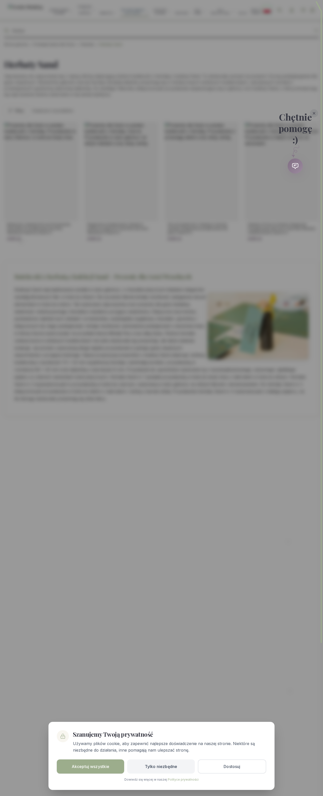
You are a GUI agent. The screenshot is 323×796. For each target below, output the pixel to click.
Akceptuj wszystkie (91, 766)
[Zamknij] (314, 113)
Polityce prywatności (183, 779)
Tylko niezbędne (161, 766)
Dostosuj (232, 766)
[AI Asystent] (295, 166)
